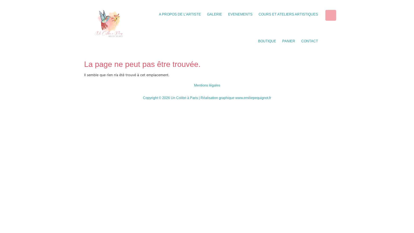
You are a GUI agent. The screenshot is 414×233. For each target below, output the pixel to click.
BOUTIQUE (267, 41)
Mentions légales (207, 85)
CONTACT (309, 41)
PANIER (288, 41)
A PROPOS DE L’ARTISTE (180, 14)
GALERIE (214, 14)
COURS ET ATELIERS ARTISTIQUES (288, 14)
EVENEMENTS (240, 14)
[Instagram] (330, 15)
